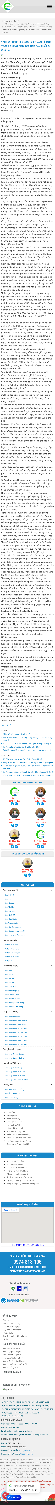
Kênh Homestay (13, 1118)
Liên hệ (5, 1339)
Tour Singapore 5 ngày (12, 1351)
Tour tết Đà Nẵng (11, 1097)
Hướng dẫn (12, 1115)
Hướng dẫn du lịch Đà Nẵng (19, 1141)
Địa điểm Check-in (14, 1122)
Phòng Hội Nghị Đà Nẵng (17, 1171)
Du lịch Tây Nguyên (12, 953)
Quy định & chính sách (12, 1329)
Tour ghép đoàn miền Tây (15, 1072)
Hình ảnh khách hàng (11, 1323)
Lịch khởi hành (10, 895)
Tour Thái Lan (10, 907)
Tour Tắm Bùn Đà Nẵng (14, 1006)
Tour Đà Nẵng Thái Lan (9, 1459)
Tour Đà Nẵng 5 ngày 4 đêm (16, 1032)
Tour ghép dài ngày (12, 1049)
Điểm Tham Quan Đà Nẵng (18, 1134)
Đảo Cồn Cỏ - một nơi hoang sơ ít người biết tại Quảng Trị (27, 743)
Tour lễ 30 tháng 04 (12, 1093)
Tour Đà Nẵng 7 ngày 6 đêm (16, 1040)
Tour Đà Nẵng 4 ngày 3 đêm (16, 1028)
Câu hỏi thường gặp (11, 1326)
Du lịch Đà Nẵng (10, 1011)
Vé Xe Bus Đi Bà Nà (15, 1164)
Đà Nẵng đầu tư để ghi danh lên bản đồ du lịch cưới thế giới (28, 772)
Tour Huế (8, 970)
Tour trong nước (10, 939)
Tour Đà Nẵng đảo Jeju (20, 1465)
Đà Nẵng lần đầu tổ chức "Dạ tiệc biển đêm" (21, 747)
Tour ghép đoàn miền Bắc (15, 1076)
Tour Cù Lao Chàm (12, 994)
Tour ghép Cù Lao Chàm (13, 1358)
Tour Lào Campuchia (13, 927)
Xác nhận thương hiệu (16, 1131)
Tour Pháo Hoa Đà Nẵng (14, 1089)
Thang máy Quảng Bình (16, 1477)
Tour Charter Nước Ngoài (15, 931)
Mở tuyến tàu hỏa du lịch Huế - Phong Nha (20, 734)
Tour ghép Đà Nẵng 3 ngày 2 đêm (19, 1471)
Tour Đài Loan (10, 911)
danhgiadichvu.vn (26, 1450)
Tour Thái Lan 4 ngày (11, 1348)
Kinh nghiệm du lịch (15, 1128)
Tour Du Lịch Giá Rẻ (12, 998)
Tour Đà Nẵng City (12, 990)
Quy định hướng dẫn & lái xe (15, 1336)
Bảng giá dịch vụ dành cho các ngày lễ (23, 1183)
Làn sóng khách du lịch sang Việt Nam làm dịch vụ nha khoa (28, 775)
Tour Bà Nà (9, 974)
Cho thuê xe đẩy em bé (17, 1167)
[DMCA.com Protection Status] (28, 1301)
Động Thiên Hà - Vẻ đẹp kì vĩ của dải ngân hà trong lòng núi (28, 762)
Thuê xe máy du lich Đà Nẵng (19, 1177)
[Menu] (49, 7)
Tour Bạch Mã (10, 986)
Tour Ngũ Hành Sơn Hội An (14, 1361)
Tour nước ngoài (10, 890)
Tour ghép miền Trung (13, 1068)
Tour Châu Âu (10, 903)
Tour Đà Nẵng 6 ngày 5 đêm (16, 1036)
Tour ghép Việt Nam (12, 1063)
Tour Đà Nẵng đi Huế (11, 1367)
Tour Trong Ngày (10, 965)
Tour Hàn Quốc (11, 919)
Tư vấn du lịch (8, 1333)
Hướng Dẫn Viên (14, 1125)
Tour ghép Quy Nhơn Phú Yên (16, 1080)
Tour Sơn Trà (9, 982)
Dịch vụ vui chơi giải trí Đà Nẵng (20, 1180)
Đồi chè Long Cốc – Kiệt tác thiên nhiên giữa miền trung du (27, 750)
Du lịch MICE (10, 961)
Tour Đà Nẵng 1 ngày (13, 1016)
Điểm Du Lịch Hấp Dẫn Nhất (19, 1137)
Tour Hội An (6, 725)
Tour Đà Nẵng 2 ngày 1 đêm (16, 1020)
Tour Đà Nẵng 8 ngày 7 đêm (16, 1044)
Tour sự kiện (8, 1084)
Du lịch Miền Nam (12, 957)
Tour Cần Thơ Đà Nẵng (15, 1474)
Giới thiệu (6, 1320)
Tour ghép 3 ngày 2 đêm (14, 1058)
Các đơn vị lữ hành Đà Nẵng (19, 1144)
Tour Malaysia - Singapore (15, 935)
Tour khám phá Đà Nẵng (14, 1002)
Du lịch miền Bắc (11, 945)
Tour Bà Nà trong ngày (12, 1354)
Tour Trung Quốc (11, 923)
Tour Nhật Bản (10, 915)
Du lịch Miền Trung (12, 949)
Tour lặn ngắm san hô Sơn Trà (15, 1364)
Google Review (26, 1454)
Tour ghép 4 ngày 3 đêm (14, 1054)
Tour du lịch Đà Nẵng (16, 1161)
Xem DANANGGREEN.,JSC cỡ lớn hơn (28, 1245)
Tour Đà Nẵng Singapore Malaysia (19, 1462)
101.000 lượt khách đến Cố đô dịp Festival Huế (22, 759)
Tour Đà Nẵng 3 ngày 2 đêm (16, 1024)
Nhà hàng (11, 1112)
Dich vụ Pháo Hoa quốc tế (17, 1174)
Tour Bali (8, 899)
